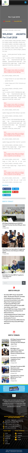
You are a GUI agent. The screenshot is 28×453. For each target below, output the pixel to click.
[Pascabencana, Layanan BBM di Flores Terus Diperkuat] (6, 379)
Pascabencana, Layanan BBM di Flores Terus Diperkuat (17, 377)
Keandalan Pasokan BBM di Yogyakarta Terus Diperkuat (18, 359)
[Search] (24, 283)
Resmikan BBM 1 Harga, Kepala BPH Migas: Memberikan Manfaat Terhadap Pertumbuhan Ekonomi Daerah (14, 296)
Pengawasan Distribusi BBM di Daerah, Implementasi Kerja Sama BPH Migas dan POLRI (14, 321)
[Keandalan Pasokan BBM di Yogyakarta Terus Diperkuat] (14, 264)
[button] (25, 2)
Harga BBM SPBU (18, 21)
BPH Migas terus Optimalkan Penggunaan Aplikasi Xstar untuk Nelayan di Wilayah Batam (13, 250)
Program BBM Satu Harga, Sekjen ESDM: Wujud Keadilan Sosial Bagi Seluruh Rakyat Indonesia (15, 310)
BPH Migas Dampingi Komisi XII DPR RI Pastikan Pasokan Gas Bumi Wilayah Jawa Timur (13, 225)
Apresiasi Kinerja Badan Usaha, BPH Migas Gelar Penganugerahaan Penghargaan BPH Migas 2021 (13, 301)
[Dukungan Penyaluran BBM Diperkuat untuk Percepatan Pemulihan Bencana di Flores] (6, 369)
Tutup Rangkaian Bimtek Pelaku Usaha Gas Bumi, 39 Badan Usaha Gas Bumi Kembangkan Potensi (14, 316)
